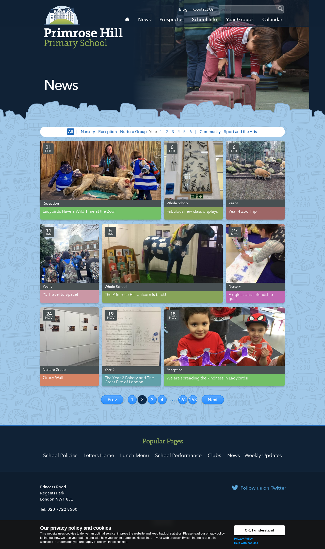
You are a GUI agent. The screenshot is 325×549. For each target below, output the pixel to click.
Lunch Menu (134, 455)
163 (193, 399)
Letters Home (99, 455)
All (70, 131)
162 (182, 399)
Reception (107, 131)
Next (213, 399)
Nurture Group (133, 131)
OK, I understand (259, 530)
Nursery (88, 131)
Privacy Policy (243, 538)
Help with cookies (246, 542)
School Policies (60, 455)
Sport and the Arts (240, 131)
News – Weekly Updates (254, 455)
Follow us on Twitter (263, 488)
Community (210, 131)
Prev (112, 399)
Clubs (214, 455)
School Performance (178, 455)
